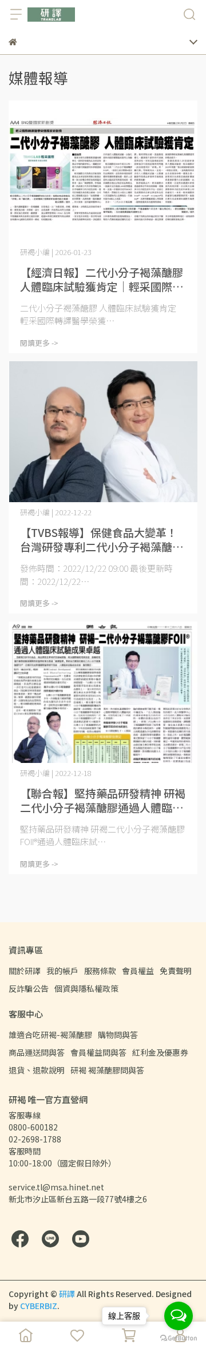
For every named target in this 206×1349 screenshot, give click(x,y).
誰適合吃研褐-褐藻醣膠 (50, 1034)
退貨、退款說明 (37, 1070)
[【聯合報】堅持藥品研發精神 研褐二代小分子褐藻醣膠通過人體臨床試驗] (103, 692)
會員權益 (138, 970)
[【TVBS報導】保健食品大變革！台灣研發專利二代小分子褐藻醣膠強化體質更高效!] (103, 432)
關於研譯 (25, 970)
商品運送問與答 (37, 1052)
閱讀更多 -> (39, 342)
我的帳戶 (62, 970)
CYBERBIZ (38, 1305)
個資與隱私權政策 (86, 988)
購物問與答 (118, 1034)
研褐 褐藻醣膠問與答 (107, 1070)
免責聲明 (176, 970)
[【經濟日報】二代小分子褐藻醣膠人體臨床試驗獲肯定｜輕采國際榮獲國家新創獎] (103, 171)
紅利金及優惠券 (160, 1052)
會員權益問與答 (98, 1052)
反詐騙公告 (29, 988)
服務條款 (100, 970)
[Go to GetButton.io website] (178, 1337)
